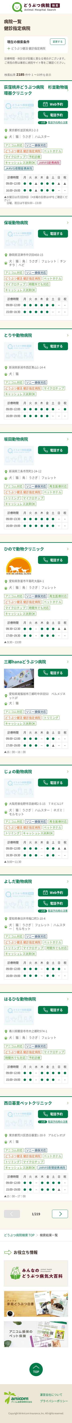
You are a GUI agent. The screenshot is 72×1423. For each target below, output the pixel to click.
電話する (56, 233)
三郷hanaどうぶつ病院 (25, 662)
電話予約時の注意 (54, 122)
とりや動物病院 (18, 335)
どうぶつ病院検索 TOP (19, 1235)
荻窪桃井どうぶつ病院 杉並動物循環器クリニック (36, 90)
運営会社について (51, 1394)
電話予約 (56, 114)
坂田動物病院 (16, 439)
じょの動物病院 (18, 771)
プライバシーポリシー (54, 1401)
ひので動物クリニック (24, 549)
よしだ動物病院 (18, 881)
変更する (58, 41)
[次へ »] (60, 1214)
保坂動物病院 (16, 222)
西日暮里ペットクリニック (28, 1103)
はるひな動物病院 (20, 999)
